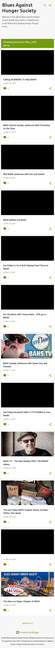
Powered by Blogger (29, 632)
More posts (27, 623)
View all (6, 45)
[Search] (44, 5)
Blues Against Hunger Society (19, 7)
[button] (50, 88)
